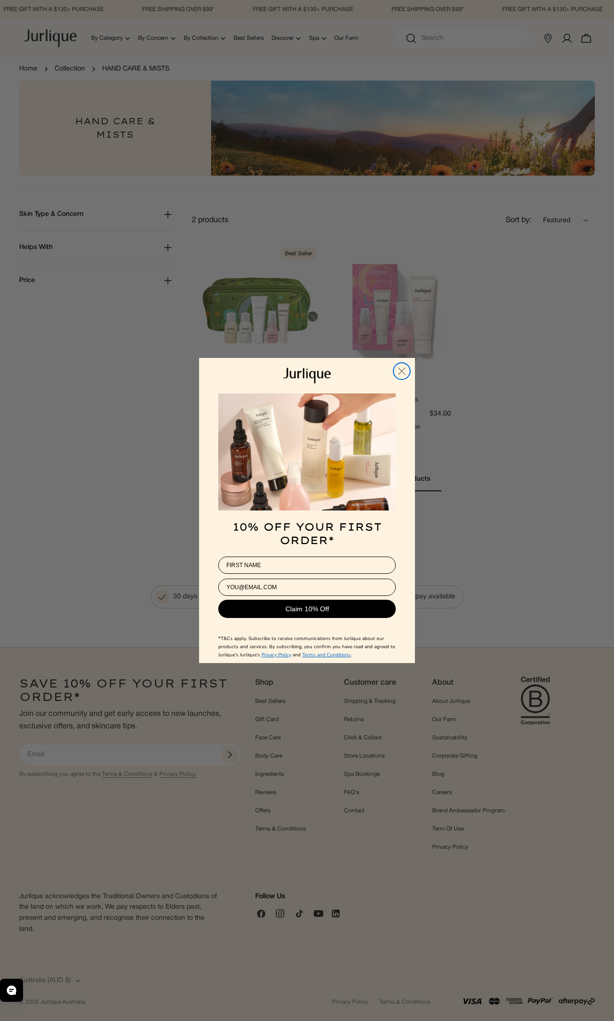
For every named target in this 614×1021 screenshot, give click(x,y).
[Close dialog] (401, 371)
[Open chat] (11, 990)
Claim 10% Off (307, 609)
